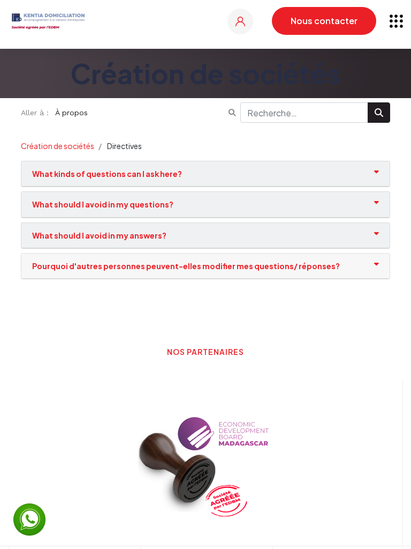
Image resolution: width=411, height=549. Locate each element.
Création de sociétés (57, 146)
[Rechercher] (379, 112)
